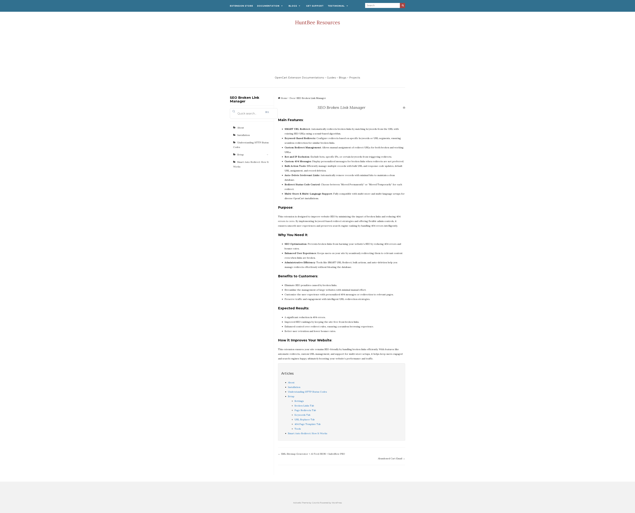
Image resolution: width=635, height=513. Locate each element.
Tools (298, 428)
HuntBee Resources (317, 22)
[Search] (402, 5)
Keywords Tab (302, 414)
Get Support (315, 6)
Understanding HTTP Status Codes (251, 145)
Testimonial (336, 6)
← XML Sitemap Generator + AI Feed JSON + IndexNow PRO (311, 453)
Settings (299, 401)
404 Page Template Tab (308, 424)
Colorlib (315, 502)
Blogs (293, 6)
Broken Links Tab (304, 405)
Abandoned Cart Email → (391, 458)
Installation (243, 135)
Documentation (268, 6)
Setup (240, 154)
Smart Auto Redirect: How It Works (251, 164)
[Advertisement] (317, 50)
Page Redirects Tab (305, 410)
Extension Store (241, 6)
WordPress (337, 502)
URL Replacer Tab (305, 419)
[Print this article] (404, 107)
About (240, 127)
